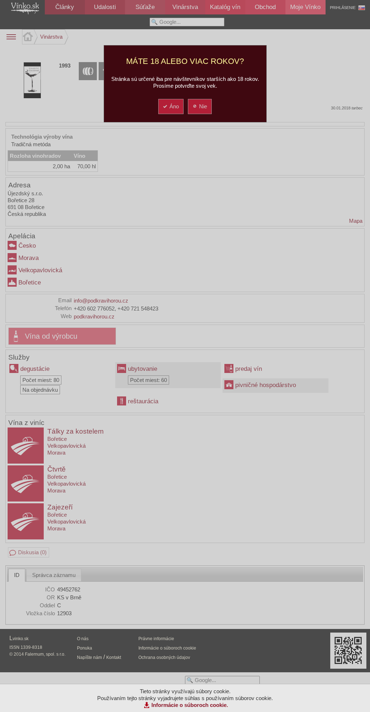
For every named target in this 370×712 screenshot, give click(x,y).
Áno (174, 106)
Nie (203, 106)
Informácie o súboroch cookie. (189, 705)
